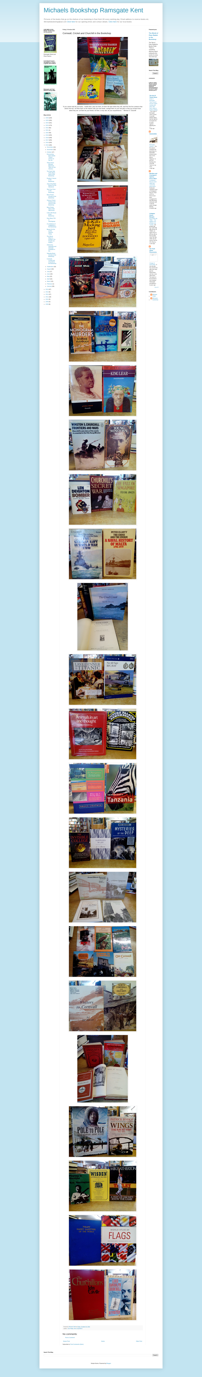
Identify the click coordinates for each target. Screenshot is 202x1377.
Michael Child (155, 295)
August (49, 269)
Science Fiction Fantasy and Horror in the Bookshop (51, 203)
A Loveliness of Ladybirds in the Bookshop (51, 225)
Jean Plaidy (70, 1328)
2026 (47, 118)
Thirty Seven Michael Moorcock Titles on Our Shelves (51, 166)
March (49, 281)
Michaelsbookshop (155, 298)
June (48, 274)
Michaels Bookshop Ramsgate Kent (93, 10)
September (50, 266)
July (48, 271)
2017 (47, 140)
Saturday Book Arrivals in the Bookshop (51, 255)
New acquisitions (78, 1328)
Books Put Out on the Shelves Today (51, 232)
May (48, 276)
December (50, 147)
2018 (47, 137)
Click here (71, 22)
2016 (47, 142)
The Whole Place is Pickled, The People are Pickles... (51, 239)
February (49, 284)
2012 (47, 294)
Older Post (139, 1341)
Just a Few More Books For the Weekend (51, 185)
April (48, 279)
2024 (47, 123)
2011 (47, 297)
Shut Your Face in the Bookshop (51, 191)
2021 (47, 130)
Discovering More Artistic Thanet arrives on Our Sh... (51, 157)
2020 (47, 132)
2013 (47, 292)
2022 (47, 128)
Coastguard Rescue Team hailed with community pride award (153, 183)
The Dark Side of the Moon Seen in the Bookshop (51, 174)
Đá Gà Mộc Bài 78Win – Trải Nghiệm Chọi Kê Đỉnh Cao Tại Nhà (153, 221)
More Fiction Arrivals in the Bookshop (51, 196)
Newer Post (66, 1341)
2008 (47, 304)
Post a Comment (70, 1337)
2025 (47, 120)
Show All (156, 287)
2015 (47, 145)
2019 (47, 135)
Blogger (108, 1363)
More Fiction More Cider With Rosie (51, 209)
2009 (47, 301)
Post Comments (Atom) (77, 1344)
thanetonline (153, 134)
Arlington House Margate (152, 215)
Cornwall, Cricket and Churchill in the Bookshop (51, 261)
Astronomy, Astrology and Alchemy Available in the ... (51, 248)
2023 (47, 125)
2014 (47, 289)
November (50, 149)
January (49, 286)
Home (103, 1341)
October (49, 152)
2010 (47, 299)
